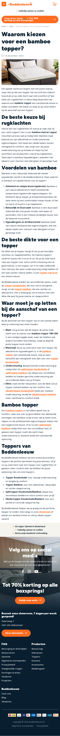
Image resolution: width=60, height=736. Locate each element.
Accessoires (38, 664)
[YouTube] (36, 571)
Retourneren (8, 652)
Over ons (6, 693)
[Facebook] (23, 571)
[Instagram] (29, 571)
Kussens (36, 660)
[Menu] (4, 4)
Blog (4, 697)
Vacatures (6, 676)
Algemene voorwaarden (14, 660)
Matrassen (37, 652)
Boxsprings (37, 648)
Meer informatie (14, 633)
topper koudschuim (15, 285)
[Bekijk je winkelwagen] (54, 4)
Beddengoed (38, 668)
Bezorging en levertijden (14, 648)
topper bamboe (22, 289)
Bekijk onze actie (28, 600)
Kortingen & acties (11, 672)
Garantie (6, 656)
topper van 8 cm (48, 272)
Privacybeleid (8, 664)
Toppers (36, 656)
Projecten (6, 680)
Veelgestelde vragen (12, 668)
